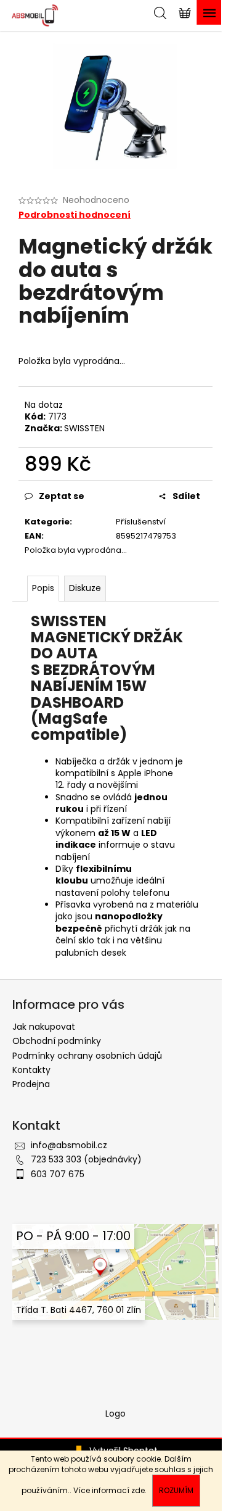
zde (138, 1490)
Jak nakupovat (43, 1026)
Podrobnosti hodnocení (74, 215)
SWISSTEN (84, 428)
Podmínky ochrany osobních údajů (87, 1055)
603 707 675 (57, 1174)
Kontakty (31, 1070)
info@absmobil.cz (69, 1145)
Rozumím (176, 1490)
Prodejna (31, 1084)
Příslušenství (141, 522)
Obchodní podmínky (56, 1041)
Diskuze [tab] (85, 588)
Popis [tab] (43, 588)
